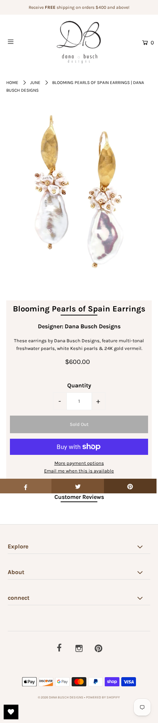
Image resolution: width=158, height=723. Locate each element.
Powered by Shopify (103, 697)
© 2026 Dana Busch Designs (61, 697)
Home (12, 82)
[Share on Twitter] (77, 486)
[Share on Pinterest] (130, 486)
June (35, 82)
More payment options (79, 463)
